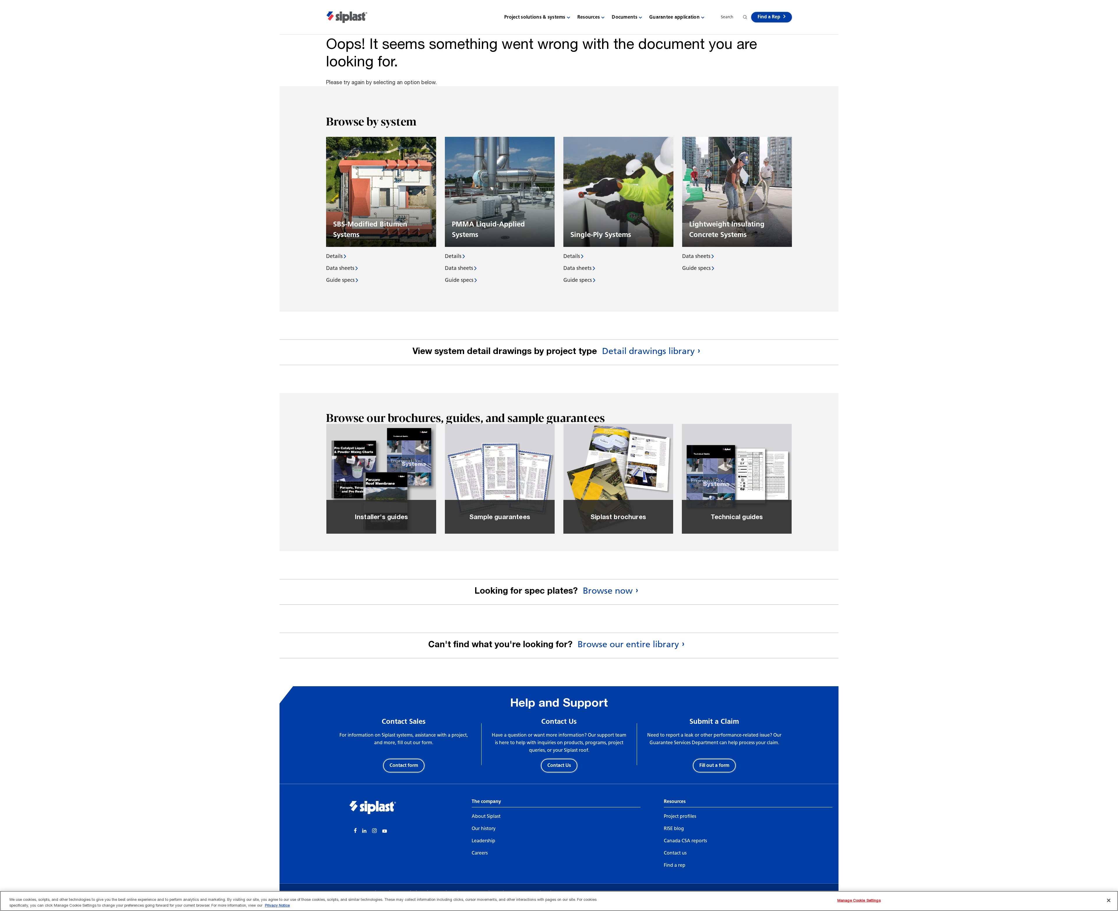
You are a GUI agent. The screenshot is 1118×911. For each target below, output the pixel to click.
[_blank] (356, 831)
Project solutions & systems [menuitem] (534, 17)
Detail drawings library (648, 351)
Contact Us (559, 765)
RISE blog (674, 828)
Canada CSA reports (685, 840)
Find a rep (674, 865)
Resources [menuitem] (588, 17)
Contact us (675, 853)
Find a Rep (769, 17)
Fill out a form (714, 765)
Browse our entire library (628, 644)
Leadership (483, 840)
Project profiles (680, 816)
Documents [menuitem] (624, 17)
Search (727, 17)
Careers (480, 853)
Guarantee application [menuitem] (674, 17)
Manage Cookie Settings (859, 900)
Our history (484, 828)
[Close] (1108, 900)
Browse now (608, 590)
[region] (559, 901)
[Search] (745, 17)
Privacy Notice (277, 905)
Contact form (404, 765)
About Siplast (486, 816)
